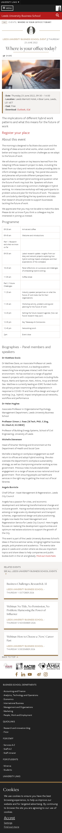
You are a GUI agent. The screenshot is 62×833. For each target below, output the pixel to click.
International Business (14, 703)
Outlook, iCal (23, 109)
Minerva (7, 765)
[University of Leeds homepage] (58, 7)
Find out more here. (46, 556)
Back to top (8, 657)
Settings (8, 823)
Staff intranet (10, 753)
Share (9, 55)
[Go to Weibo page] (39, 675)
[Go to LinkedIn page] (23, 675)
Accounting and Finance (14, 691)
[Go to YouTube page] (30, 675)
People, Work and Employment (18, 715)
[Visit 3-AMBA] (48, 666)
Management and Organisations (18, 707)
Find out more (11, 827)
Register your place (16, 132)
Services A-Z (9, 745)
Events (12, 22)
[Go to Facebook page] (17, 675)
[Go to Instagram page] (46, 675)
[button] (57, 15)
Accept (9, 818)
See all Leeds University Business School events (30, 571)
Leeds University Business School (21, 16)
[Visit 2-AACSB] (24, 666)
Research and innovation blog (17, 728)
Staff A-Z (8, 749)
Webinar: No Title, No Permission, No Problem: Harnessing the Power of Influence (28, 610)
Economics (8, 699)
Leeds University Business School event (24, 39)
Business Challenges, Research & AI (27, 584)
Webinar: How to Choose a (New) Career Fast (30, 638)
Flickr (6, 732)
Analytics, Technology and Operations (21, 695)
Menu (9, 8)
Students (8, 769)
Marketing (8, 711)
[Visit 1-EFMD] (8, 666)
